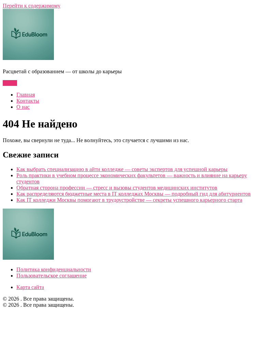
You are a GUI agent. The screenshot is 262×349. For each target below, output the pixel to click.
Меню (10, 83)
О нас (23, 107)
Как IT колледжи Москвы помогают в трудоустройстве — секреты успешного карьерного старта (129, 200)
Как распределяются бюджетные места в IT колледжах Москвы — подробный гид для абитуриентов (133, 194)
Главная (25, 94)
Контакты (27, 101)
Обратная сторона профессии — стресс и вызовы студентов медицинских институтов (116, 188)
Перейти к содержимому (31, 6)
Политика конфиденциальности (53, 269)
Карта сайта (30, 287)
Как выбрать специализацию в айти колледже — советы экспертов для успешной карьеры (122, 169)
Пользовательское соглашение (51, 275)
